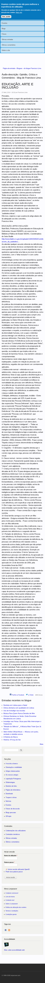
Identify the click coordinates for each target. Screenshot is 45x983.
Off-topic (8, 816)
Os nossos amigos (12, 775)
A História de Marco (10, 737)
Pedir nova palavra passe (14, 872)
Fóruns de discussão (13, 809)
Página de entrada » (10, 68)
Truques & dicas (11, 797)
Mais (41, 744)
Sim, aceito (6, 17)
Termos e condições (12, 911)
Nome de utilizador (10, 855)
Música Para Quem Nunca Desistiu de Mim (19, 713)
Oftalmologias (10, 782)
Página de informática (13, 790)
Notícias (8, 801)
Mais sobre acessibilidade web (14, 950)
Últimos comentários (8, 45)
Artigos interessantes (13, 771)
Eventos (4, 23)
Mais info (19, 12)
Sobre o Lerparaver (12, 903)
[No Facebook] (6, 929)
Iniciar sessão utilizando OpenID (19, 869)
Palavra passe (9, 862)
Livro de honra (10, 896)
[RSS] (9, 929)
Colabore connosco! (12, 893)
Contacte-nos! (10, 900)
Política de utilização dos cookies (16, 907)
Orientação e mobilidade (14, 767)
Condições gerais (11, 914)
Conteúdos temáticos (13, 834)
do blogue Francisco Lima (32, 68)
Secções (7, 759)
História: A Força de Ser (12, 740)
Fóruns (4, 34)
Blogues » (20, 68)
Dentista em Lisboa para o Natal (15, 705)
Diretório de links (11, 786)
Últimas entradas (7, 39)
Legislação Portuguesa (13, 779)
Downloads (9, 793)
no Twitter (31, 695)
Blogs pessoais (11, 812)
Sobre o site (6, 50)
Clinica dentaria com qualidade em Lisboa (18, 708)
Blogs (4, 28)
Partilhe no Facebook (18, 695)
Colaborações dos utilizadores (16, 830)
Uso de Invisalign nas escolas (14, 711)
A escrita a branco (12, 763)
